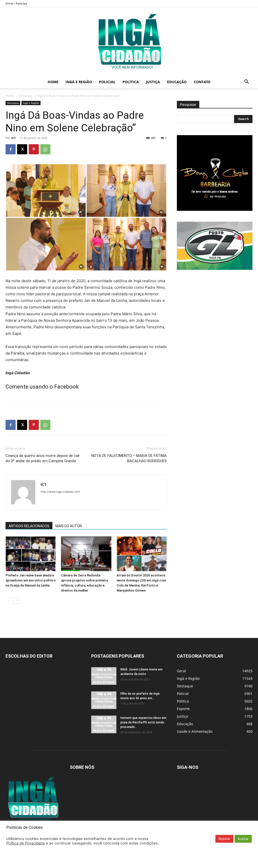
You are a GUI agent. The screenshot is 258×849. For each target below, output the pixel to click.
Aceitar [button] (243, 839)
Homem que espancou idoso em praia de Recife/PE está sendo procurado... (143, 722)
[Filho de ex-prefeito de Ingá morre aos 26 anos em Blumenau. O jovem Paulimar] (103, 700)
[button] (246, 82)
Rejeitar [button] (224, 839)
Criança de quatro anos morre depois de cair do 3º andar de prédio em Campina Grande (43, 458)
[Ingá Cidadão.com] (129, 41)
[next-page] (17, 600)
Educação (177, 81)
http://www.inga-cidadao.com (60, 491)
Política (130, 81)
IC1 (13, 138)
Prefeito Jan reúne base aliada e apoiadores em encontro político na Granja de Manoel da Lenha (31, 580)
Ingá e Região (79, 81)
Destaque (26, 96)
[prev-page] (9, 600)
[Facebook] (11, 149)
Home (53, 81)
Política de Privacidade (25, 843)
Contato (202, 81)
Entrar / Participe (16, 3)
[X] (22, 149)
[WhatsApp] (45, 149)
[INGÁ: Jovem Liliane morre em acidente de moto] (103, 676)
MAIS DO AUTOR (68, 526)
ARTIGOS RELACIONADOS (29, 526)
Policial (107, 81)
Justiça (153, 81)
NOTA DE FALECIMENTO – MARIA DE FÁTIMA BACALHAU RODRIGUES (129, 458)
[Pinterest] (34, 149)
